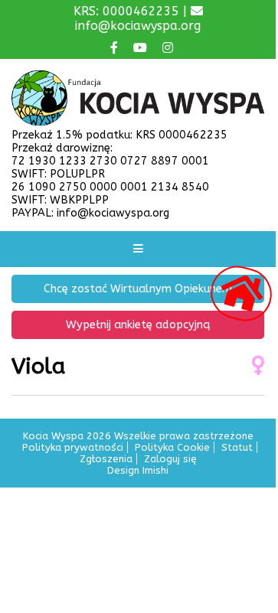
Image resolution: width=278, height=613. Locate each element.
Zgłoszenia (106, 459)
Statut (237, 447)
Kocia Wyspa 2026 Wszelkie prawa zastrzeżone (138, 436)
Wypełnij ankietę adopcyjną (138, 324)
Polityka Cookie (172, 447)
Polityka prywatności (72, 447)
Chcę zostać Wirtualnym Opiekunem (138, 288)
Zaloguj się (170, 459)
